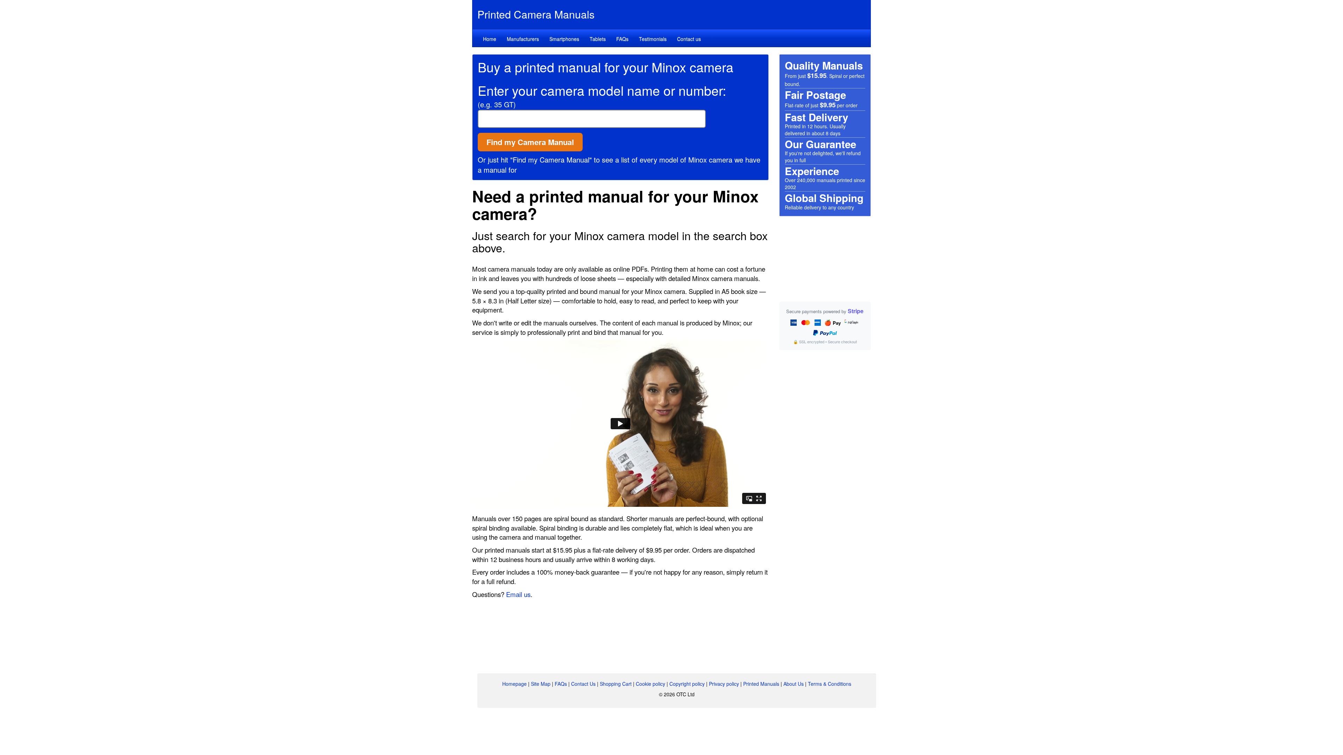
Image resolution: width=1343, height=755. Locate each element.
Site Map (540, 683)
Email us (518, 594)
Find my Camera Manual (530, 142)
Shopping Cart (616, 683)
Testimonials (653, 38)
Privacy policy (724, 683)
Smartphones (564, 38)
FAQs (622, 38)
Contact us (689, 38)
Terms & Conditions (829, 683)
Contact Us (583, 683)
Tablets (598, 38)
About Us (793, 683)
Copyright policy (687, 683)
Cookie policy (650, 683)
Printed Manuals (761, 683)
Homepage (514, 683)
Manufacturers (523, 38)
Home (489, 38)
